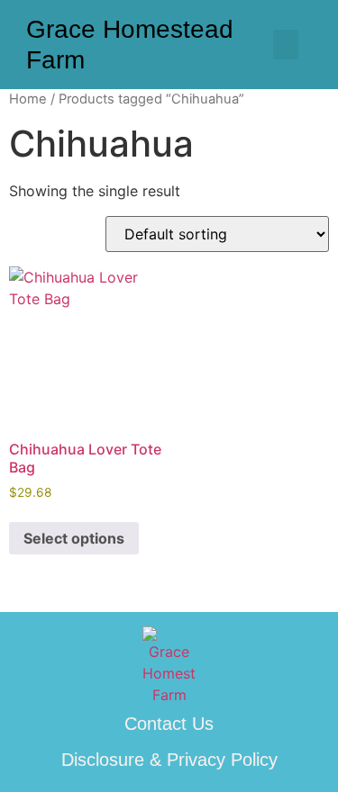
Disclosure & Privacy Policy (169, 760)
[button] (285, 44)
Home (28, 99)
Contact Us (169, 724)
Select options (73, 538)
